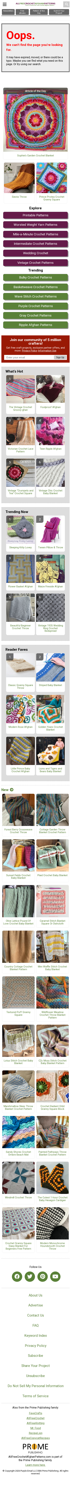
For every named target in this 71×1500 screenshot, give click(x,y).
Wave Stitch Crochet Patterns (35, 296)
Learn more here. (35, 1465)
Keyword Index (35, 1336)
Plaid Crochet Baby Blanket (52, 875)
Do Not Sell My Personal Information (36, 1386)
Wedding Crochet (35, 253)
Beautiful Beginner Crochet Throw (20, 627)
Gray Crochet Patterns (35, 315)
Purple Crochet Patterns (35, 306)
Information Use (47, 350)
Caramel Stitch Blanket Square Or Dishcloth (52, 922)
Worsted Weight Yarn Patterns (35, 225)
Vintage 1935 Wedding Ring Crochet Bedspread (50, 628)
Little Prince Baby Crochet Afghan (20, 770)
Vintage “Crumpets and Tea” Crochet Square (20, 492)
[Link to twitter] (30, 1276)
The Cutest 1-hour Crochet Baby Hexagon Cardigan (53, 1199)
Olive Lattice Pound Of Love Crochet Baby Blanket (18, 922)
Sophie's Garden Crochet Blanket (35, 155)
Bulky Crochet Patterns (35, 277)
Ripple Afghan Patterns (35, 325)
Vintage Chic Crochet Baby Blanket (50, 492)
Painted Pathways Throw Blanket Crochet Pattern (53, 1153)
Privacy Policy (29, 350)
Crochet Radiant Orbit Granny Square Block (52, 1107)
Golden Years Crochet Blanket (50, 728)
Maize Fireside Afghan (50, 586)
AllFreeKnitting (35, 1423)
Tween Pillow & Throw (50, 547)
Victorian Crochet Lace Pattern (20, 450)
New (4, 790)
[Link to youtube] (55, 1276)
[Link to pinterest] (42, 1276)
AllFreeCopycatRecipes (35, 1438)
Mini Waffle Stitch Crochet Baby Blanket (52, 968)
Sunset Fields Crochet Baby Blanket (18, 877)
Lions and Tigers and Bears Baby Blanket (50, 770)
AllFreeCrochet (35, 1418)
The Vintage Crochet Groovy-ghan (20, 408)
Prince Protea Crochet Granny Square (51, 198)
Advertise (35, 1305)
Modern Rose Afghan (21, 727)
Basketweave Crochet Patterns (35, 287)
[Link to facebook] (17, 1276)
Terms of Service (35, 1396)
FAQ (35, 1325)
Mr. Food (35, 1428)
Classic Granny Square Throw (20, 686)
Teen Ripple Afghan (51, 449)
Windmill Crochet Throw (18, 1197)
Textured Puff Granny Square (18, 1013)
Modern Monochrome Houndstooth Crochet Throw (52, 1246)
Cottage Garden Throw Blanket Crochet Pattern (52, 831)
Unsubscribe (35, 1376)
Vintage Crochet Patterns (35, 263)
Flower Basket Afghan (20, 586)
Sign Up (60, 357)
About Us (35, 1295)
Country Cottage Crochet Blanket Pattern (18, 968)
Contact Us (35, 1315)
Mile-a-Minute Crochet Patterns (35, 234)
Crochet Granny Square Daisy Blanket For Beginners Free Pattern (18, 1246)
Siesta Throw (19, 197)
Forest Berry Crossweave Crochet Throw (18, 831)
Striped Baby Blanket (50, 685)
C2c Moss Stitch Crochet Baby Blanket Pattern (53, 1062)
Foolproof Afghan (50, 407)
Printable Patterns (35, 215)
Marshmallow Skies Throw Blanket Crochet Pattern (18, 1107)
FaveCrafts (35, 1413)
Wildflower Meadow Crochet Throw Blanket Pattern (52, 1015)
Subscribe (35, 1356)
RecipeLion (35, 1433)
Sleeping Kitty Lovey (20, 547)
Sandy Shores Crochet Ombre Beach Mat (18, 1153)
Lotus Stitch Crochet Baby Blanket (18, 1062)
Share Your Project (35, 1366)
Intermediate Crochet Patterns (35, 244)
